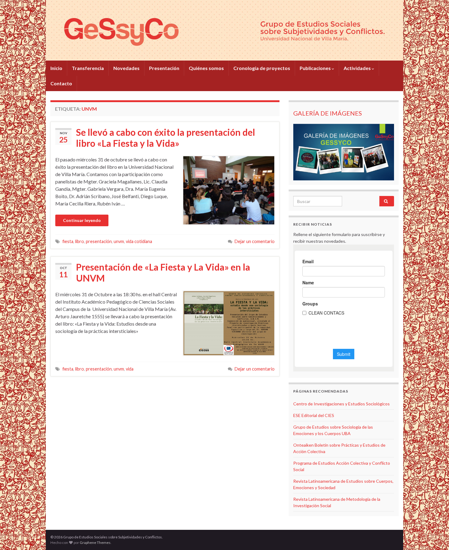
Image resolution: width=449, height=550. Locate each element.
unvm (119, 241)
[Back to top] (435, 536)
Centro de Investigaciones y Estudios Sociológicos (341, 403)
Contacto (61, 83)
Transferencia (88, 68)
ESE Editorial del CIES (313, 415)
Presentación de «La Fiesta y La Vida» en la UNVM (163, 272)
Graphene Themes (95, 542)
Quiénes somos (206, 68)
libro (79, 241)
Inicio (56, 68)
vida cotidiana (139, 241)
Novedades (126, 68)
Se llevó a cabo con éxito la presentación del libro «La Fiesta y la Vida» (165, 138)
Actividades (358, 68)
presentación (99, 241)
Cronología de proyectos (261, 68)
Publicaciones (316, 68)
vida (129, 368)
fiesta (67, 241)
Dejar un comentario (255, 241)
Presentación (164, 68)
